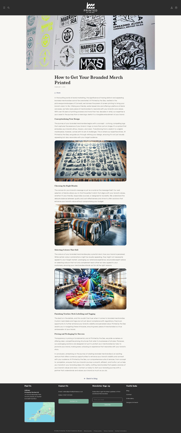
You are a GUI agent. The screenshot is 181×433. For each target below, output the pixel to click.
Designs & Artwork (132, 402)
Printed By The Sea (64, 430)
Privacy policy (98, 430)
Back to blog (92, 379)
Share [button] (58, 93)
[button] (4, 8)
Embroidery (130, 398)
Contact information (121, 430)
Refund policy (88, 430)
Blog (127, 390)
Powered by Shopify (76, 430)
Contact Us (73, 401)
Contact (129, 394)
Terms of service (108, 430)
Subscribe (107, 404)
